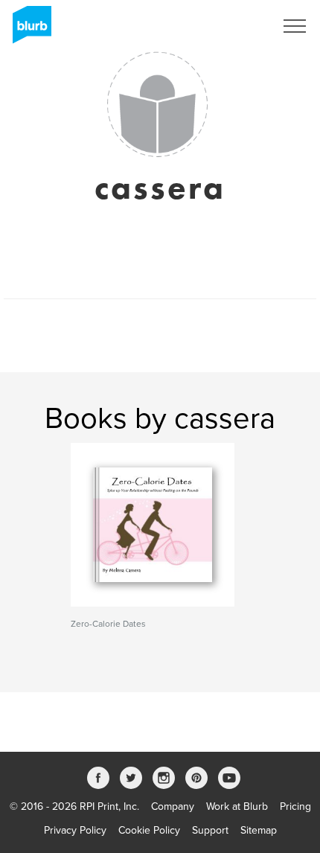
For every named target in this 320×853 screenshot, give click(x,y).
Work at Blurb (237, 806)
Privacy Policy (75, 830)
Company (172, 806)
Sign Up (236, 26)
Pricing (295, 806)
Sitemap (258, 830)
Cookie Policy (149, 830)
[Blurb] (27, 29)
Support (210, 830)
